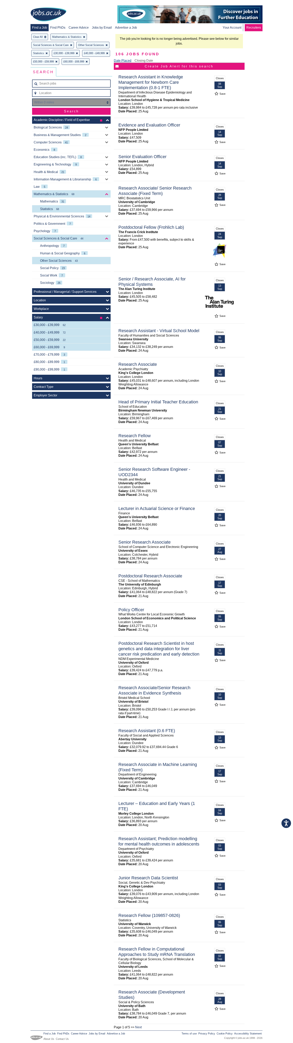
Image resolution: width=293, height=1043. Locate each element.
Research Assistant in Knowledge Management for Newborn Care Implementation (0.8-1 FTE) (150, 82)
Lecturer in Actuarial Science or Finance (156, 508)
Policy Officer (131, 609)
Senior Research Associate (144, 542)
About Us (48, 1038)
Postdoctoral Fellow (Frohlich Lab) (151, 227)
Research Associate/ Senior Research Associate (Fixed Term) (155, 191)
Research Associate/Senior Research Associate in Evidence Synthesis (154, 690)
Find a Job (39, 27)
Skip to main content (16, 3)
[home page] (48, 14)
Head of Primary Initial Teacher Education (158, 401)
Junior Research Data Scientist (148, 877)
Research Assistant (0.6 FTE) (146, 730)
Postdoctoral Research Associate (150, 575)
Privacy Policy (206, 1033)
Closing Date (144, 60)
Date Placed (122, 60)
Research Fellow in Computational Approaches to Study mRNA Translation (156, 952)
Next (138, 1027)
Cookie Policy (225, 1033)
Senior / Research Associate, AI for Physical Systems (152, 281)
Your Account (232, 27)
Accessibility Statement (248, 1033)
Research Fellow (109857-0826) (149, 915)
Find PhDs (57, 27)
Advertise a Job (126, 27)
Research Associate (137, 364)
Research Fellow (134, 435)
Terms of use (189, 1033)
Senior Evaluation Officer (142, 156)
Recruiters (253, 27)
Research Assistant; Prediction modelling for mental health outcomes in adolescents (158, 841)
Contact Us (62, 1038)
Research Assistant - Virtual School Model (158, 330)
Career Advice (79, 27)
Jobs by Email (102, 27)
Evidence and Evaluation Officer (149, 125)
